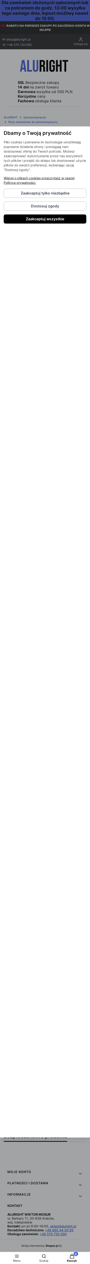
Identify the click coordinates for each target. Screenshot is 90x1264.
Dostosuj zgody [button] (45, 206)
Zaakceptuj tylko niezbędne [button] (45, 193)
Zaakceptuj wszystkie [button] (45, 219)
